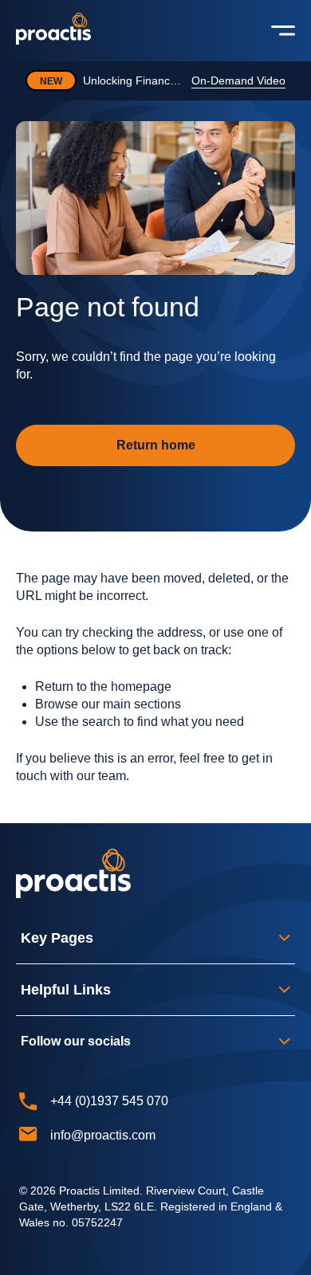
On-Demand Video (238, 80)
